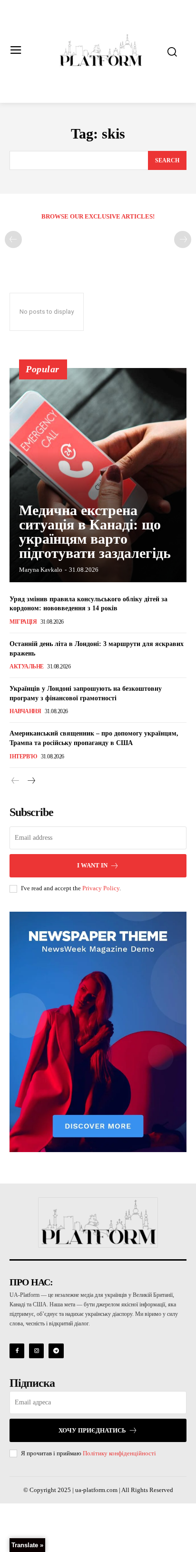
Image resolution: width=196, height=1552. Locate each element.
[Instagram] (36, 1350)
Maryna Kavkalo (40, 569)
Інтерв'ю (23, 756)
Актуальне (27, 666)
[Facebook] (17, 1350)
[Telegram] (56, 1350)
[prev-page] (13, 239)
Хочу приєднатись (92, 1430)
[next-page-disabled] (182, 239)
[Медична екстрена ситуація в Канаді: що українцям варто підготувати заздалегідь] (98, 475)
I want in (92, 865)
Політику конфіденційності (119, 1453)
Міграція (23, 621)
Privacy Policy (100, 888)
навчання (25, 711)
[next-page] (31, 781)
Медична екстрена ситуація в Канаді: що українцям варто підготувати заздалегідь (95, 531)
